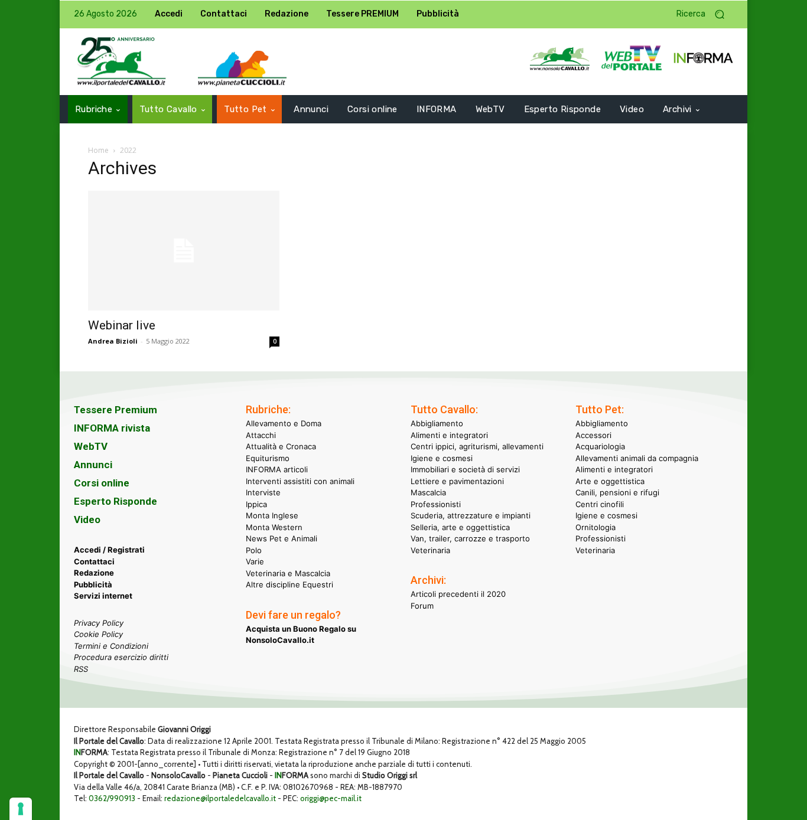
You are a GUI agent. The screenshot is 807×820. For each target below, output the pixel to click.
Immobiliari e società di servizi (465, 469)
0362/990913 (112, 798)
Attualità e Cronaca (281, 446)
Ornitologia (595, 527)
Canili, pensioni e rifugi (617, 492)
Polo (254, 550)
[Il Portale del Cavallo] (122, 61)
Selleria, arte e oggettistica (460, 527)
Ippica (256, 504)
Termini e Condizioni (111, 646)
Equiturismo (267, 458)
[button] (704, 14)
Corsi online (101, 483)
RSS (81, 669)
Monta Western (274, 527)
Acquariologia (600, 446)
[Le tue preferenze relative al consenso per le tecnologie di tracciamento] (20, 809)
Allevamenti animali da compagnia (636, 458)
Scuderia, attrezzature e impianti (471, 515)
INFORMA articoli (277, 469)
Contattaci (94, 561)
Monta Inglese (272, 515)
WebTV (91, 446)
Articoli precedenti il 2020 (458, 594)
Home (98, 150)
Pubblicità (93, 584)
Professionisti (436, 504)
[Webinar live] (183, 251)
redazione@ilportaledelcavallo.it (220, 798)
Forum (422, 605)
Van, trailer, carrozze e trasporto (470, 538)
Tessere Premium (115, 410)
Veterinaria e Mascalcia (288, 573)
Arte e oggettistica (610, 481)
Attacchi (261, 435)
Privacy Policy (98, 623)
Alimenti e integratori (449, 435)
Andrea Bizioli (113, 341)
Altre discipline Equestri (289, 584)
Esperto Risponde (115, 501)
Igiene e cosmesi (442, 458)
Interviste (263, 492)
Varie (255, 561)
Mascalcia (428, 492)
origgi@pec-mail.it (331, 798)
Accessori (593, 435)
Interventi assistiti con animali (300, 481)
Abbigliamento (437, 423)
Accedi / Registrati (109, 549)
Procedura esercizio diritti (121, 657)
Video (87, 519)
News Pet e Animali (281, 538)
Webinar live (121, 325)
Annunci (93, 465)
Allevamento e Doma (283, 423)
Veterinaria (430, 550)
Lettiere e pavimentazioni (457, 481)
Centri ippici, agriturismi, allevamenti (477, 446)
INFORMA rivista (112, 428)
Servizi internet (103, 595)
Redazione (94, 572)
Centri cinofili (599, 504)
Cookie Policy (98, 634)
